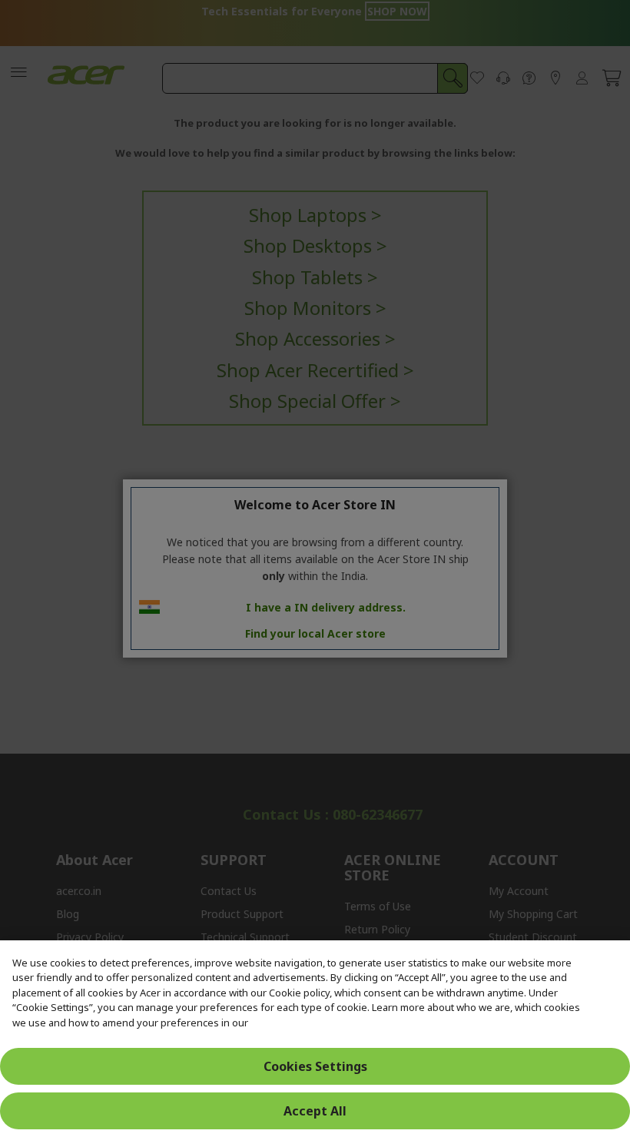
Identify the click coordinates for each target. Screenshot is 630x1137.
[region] (315, 1038)
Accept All (315, 1110)
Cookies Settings (315, 1066)
